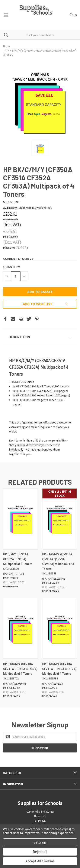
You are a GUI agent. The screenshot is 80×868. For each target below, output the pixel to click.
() (75, 15)
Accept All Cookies (40, 861)
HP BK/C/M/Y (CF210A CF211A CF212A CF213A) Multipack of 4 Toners (59, 669)
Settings (40, 842)
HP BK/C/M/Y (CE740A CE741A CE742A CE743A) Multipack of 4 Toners (20, 669)
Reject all (40, 851)
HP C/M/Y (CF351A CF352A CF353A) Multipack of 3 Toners (17, 559)
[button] (40, 337)
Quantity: (11, 267)
